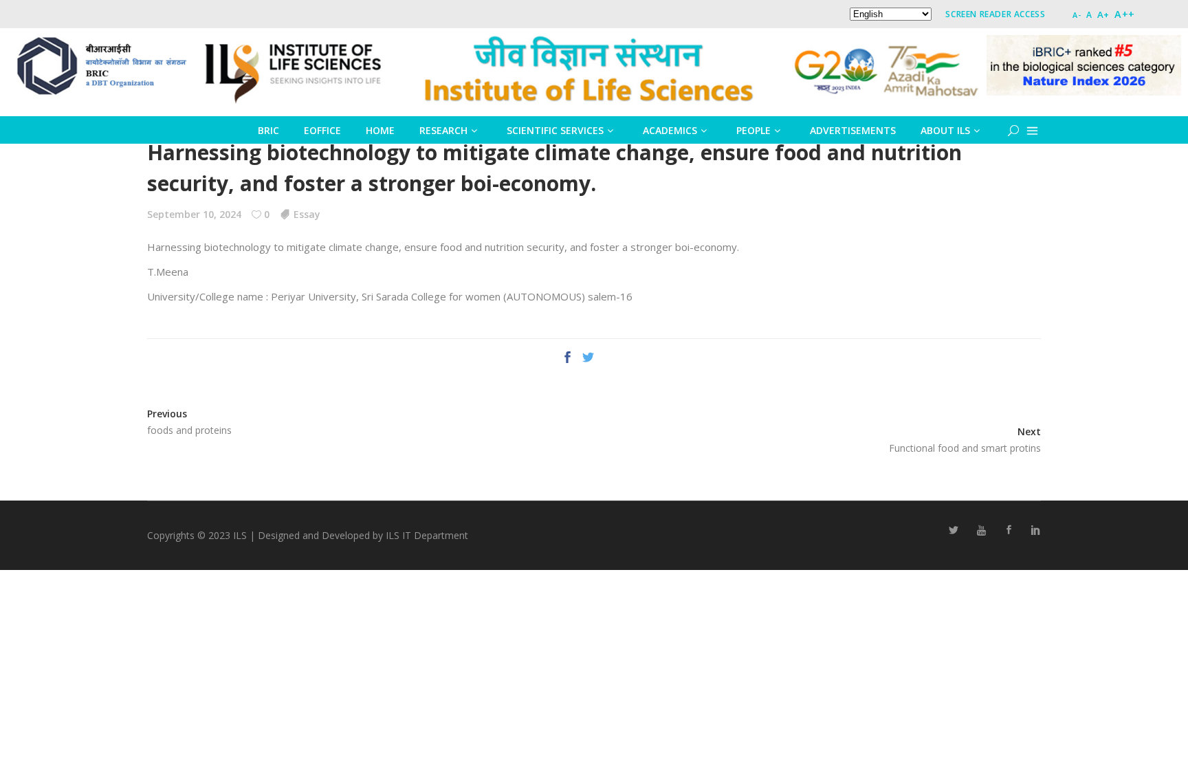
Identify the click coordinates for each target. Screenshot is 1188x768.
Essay (307, 214)
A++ (1124, 14)
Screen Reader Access (995, 14)
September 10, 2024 (194, 214)
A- (1076, 15)
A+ (1103, 14)
